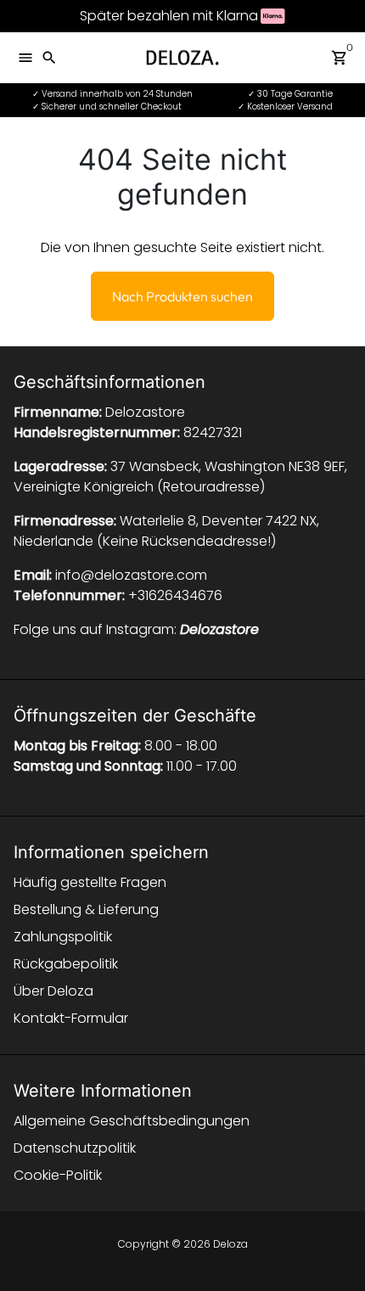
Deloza (230, 1244)
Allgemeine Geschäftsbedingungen (132, 1121)
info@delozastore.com (131, 575)
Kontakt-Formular (71, 1018)
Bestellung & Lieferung (86, 909)
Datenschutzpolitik (75, 1148)
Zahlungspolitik (63, 936)
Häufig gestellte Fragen (90, 882)
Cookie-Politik (58, 1175)
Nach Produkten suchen (182, 296)
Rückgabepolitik (66, 964)
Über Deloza (53, 991)
